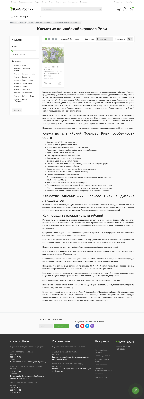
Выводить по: (121, 39)
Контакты (84, 2)
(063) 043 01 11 (15, 392)
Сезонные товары (26, 2)
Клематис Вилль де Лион (23, 80)
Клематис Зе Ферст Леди (24, 96)
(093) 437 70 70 (15, 357)
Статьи (44, 2)
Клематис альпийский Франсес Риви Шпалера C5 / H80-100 (53, 72)
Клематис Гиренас (21, 87)
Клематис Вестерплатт (22, 77)
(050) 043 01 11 (15, 388)
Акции (37, 2)
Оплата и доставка (102, 356)
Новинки (14, 2)
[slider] (12, 51)
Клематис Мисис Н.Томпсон (20, 100)
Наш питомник (61, 2)
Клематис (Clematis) (43, 23)
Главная (13, 23)
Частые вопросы (101, 365)
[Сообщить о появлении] (59, 83)
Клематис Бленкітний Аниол (22, 70)
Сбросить (17, 110)
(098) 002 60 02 (15, 390)
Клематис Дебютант (22, 90)
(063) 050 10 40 (15, 371)
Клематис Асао (20, 66)
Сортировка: (89, 39)
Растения (22, 23)
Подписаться (61, 326)
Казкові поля (73, 2)
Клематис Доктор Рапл (23, 93)
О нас (51, 2)
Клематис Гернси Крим (23, 83)
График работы (101, 377)
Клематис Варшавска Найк (24, 74)
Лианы (30, 23)
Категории (16, 61)
